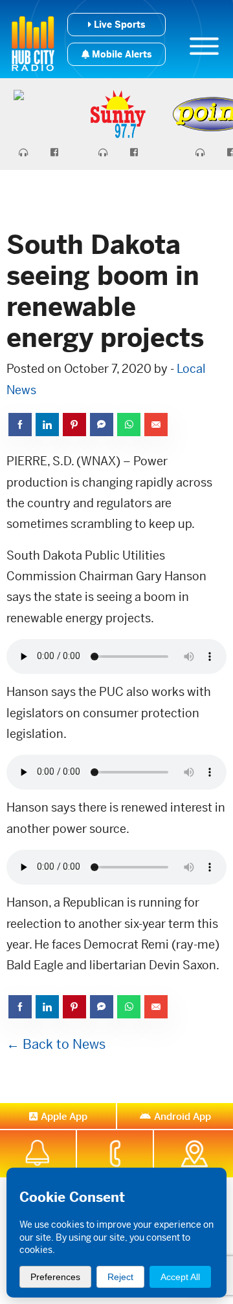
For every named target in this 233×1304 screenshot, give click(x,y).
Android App (182, 1116)
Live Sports (118, 24)
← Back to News (55, 1044)
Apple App (64, 1116)
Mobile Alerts (120, 54)
